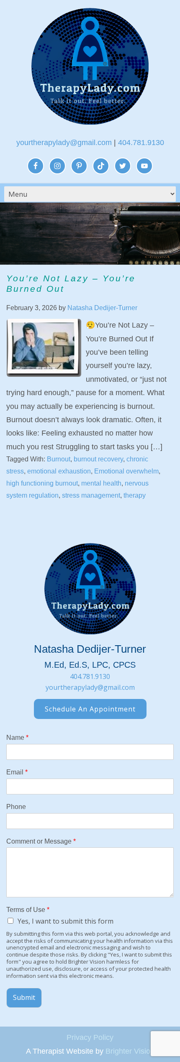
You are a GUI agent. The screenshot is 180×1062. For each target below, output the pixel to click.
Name (17, 737)
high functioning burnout (42, 483)
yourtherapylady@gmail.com (64, 142)
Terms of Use (27, 909)
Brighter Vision (129, 1051)
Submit (24, 997)
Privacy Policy (90, 1037)
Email (17, 772)
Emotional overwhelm (126, 471)
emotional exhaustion (59, 471)
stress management (91, 495)
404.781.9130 (141, 142)
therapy (134, 495)
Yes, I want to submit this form (65, 921)
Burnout (58, 459)
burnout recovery (98, 459)
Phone (16, 806)
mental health (101, 483)
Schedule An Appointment (90, 709)
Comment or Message (41, 841)
